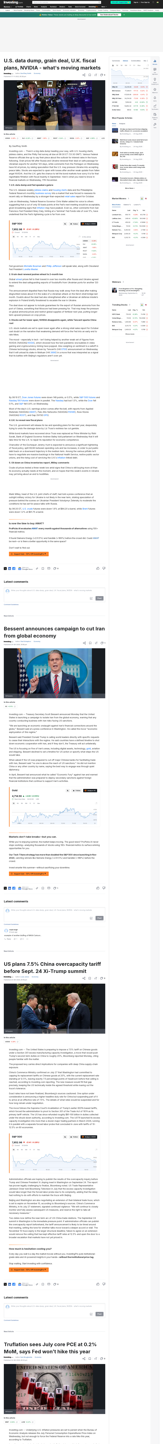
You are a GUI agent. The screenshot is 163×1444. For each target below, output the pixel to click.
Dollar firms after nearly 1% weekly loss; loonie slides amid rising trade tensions (132, 133)
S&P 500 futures (87, 363)
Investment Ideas (135, 10)
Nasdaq (59, 366)
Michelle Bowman (32, 231)
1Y (30, 202)
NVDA (31, 308)
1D (13, 202)
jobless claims (41, 155)
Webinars (116, 247)
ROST (22, 381)
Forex (38, 10)
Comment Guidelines (11, 570)
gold (88, 714)
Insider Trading (103, 10)
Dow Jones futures (31, 363)
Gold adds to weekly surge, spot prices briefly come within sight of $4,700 (132, 120)
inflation (41, 173)
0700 (63, 315)
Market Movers (119, 164)
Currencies (116, 26)
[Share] (83, 40)
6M (26, 202)
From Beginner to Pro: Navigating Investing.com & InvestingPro (130, 255)
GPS (46, 381)
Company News (115, 10)
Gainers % (127, 170)
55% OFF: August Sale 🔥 (120, 2)
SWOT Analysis (148, 10)
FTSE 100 (115, 71)
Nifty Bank (115, 60)
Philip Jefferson (54, 231)
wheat (19, 245)
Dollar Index (116, 75)
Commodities (46, 10)
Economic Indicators (69, 10)
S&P (21, 369)
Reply (9, 904)
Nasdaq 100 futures (18, 366)
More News (129, 154)
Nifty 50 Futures (117, 64)
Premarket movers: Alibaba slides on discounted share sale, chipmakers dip (133, 145)
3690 (53, 318)
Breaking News (29, 10)
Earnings (125, 10)
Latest (7, 10)
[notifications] (153, 2)
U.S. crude (27, 474)
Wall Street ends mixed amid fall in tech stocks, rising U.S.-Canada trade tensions (133, 107)
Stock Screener (80, 7)
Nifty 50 (114, 52)
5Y (34, 202)
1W (18, 202)
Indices (125, 26)
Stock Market (57, 10)
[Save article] (89, 40)
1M (22, 202)
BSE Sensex (116, 56)
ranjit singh (13, 895)
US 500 (114, 68)
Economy (81, 10)
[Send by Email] (48, 533)
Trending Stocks (119, 270)
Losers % (137, 170)
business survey (43, 159)
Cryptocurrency (91, 10)
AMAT (32, 377)
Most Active (116, 170)
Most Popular (18, 10)
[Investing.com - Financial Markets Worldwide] (13, 2)
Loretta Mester (30, 235)
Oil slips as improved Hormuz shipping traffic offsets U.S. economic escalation (134, 95)
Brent (85, 474)
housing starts (60, 155)
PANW (71, 377)
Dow (90, 366)
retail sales (70, 162)
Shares (146, 26)
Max (38, 202)
